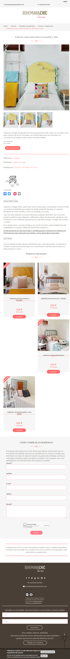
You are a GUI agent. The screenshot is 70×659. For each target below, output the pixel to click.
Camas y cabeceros (45, 26)
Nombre (8, 463)
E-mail (8, 483)
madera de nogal (19, 162)
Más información (12, 148)
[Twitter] (9, 193)
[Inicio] (35, 14)
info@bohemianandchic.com (14, 4)
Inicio (6, 26)
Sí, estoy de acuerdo (47, 652)
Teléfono (8, 494)
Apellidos (9, 473)
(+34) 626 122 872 (44, 4)
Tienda (13, 26)
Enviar (36, 533)
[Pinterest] (14, 193)
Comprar (19, 317)
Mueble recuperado (27, 26)
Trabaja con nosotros (35, 643)
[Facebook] (5, 193)
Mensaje (8, 504)
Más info (44, 656)
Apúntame (35, 628)
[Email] (19, 193)
